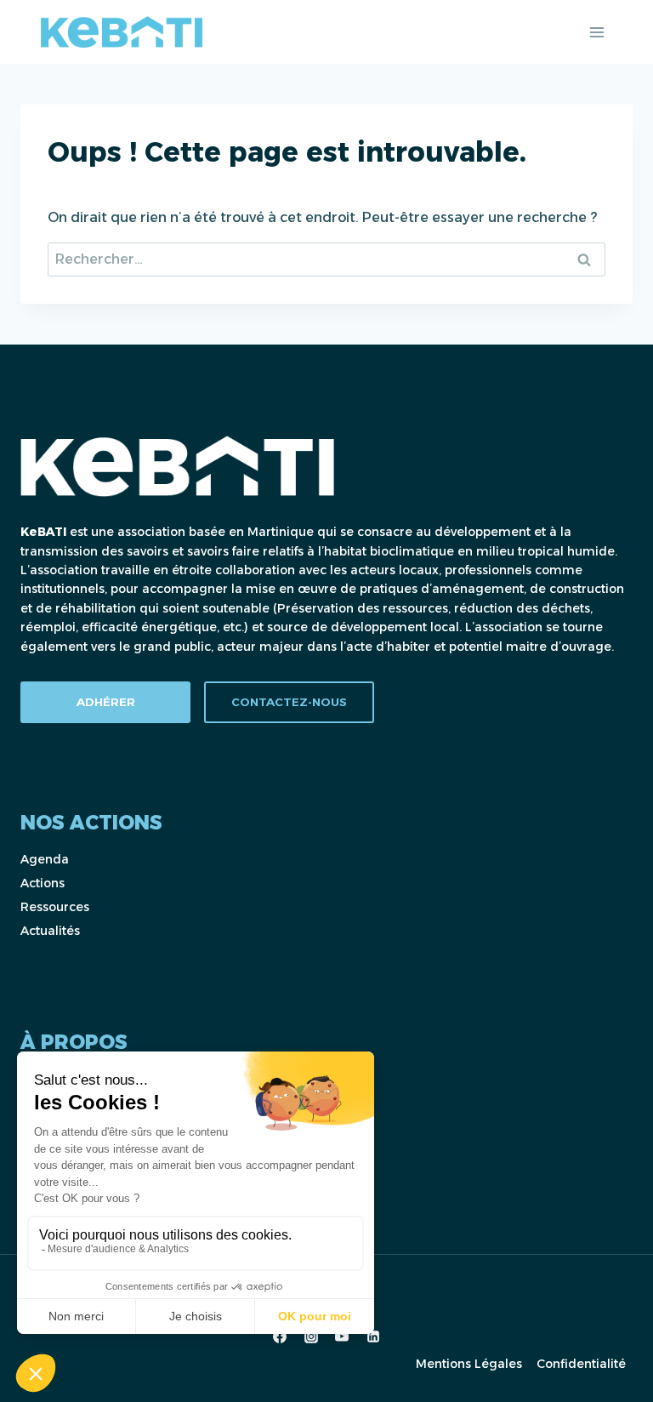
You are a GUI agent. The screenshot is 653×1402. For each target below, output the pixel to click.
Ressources (54, 907)
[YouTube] (341, 1336)
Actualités (50, 930)
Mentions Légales (469, 1363)
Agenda (44, 859)
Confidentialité (581, 1363)
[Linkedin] (373, 1336)
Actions (42, 883)
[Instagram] (311, 1336)
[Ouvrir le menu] (596, 32)
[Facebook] (279, 1336)
